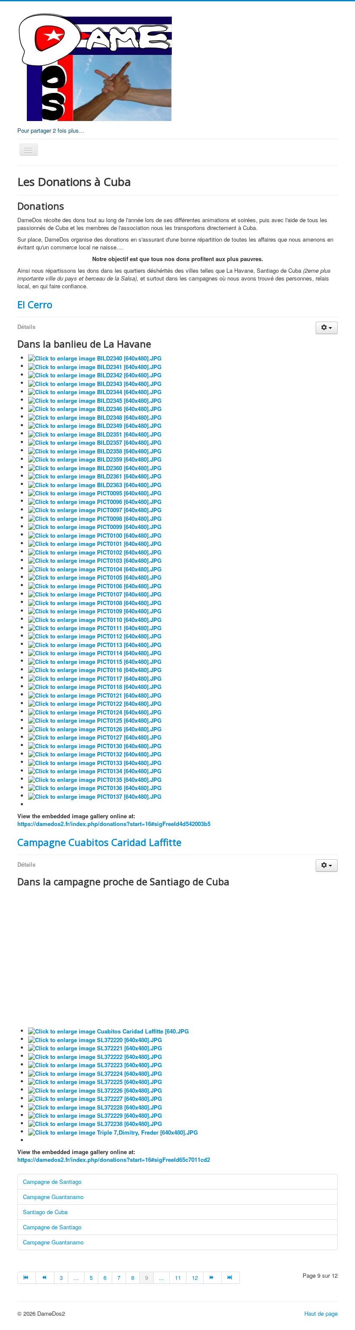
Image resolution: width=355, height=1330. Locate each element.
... (76, 1277)
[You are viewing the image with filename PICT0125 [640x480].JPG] (94, 720)
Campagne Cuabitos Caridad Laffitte (99, 842)
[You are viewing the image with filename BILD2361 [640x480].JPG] (94, 476)
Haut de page (321, 1313)
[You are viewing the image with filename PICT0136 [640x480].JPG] (94, 787)
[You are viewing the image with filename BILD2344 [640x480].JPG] (94, 391)
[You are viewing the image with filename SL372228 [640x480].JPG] (95, 1106)
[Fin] (231, 1278)
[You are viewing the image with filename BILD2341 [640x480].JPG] (94, 366)
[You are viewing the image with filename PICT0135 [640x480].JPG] (94, 779)
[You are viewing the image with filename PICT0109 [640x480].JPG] (94, 610)
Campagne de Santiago (52, 1181)
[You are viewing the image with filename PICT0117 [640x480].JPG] (94, 677)
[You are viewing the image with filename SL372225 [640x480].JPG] (95, 1081)
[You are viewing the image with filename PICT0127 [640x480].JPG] (94, 737)
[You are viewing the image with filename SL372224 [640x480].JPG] (95, 1072)
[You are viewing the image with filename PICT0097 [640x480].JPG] (94, 509)
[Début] (26, 1278)
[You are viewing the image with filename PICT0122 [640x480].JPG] (94, 703)
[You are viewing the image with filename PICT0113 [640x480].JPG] (94, 644)
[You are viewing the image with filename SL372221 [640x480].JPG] (95, 1047)
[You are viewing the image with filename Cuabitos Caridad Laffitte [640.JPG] (108, 1031)
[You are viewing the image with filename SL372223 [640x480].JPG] (95, 1064)
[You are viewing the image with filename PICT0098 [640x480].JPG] (94, 518)
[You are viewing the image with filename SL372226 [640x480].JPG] (95, 1089)
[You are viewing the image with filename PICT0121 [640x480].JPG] (94, 694)
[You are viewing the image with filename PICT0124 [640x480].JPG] (94, 711)
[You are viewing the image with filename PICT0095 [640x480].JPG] (94, 492)
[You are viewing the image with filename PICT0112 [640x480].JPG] (94, 636)
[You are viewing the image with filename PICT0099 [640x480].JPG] (94, 526)
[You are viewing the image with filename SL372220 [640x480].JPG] (95, 1039)
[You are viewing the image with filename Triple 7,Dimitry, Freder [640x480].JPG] (113, 1131)
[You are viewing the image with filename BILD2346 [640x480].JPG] (94, 408)
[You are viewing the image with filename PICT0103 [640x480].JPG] (94, 560)
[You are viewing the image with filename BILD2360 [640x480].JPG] (94, 467)
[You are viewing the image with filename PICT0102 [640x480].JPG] (94, 551)
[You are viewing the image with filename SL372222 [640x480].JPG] (95, 1056)
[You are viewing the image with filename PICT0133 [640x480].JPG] (94, 762)
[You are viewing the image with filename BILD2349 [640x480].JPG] (94, 425)
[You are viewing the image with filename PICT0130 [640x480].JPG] (94, 745)
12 (195, 1277)
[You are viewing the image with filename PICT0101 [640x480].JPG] (94, 543)
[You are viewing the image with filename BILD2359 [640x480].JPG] (94, 459)
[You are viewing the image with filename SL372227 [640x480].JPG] (95, 1098)
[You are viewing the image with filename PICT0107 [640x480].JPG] (94, 594)
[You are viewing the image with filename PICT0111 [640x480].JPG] (94, 627)
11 (178, 1277)
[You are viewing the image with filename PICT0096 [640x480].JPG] (94, 501)
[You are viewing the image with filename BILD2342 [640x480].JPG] (94, 374)
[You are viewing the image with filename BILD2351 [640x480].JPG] (94, 433)
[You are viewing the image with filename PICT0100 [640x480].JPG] (94, 534)
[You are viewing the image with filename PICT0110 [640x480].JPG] (94, 619)
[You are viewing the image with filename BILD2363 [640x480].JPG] (94, 484)
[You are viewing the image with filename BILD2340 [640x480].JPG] (94, 358)
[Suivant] (212, 1278)
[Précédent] (45, 1278)
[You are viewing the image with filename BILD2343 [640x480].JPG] (94, 383)
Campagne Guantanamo (53, 1197)
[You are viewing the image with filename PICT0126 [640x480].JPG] (94, 728)
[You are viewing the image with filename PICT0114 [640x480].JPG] (94, 652)
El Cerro (34, 304)
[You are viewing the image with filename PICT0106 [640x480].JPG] (94, 585)
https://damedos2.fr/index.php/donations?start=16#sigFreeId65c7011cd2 (113, 1159)
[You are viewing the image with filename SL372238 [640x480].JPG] (95, 1123)
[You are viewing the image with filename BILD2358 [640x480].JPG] (94, 450)
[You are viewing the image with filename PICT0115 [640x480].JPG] (94, 661)
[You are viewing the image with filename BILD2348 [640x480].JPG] (94, 416)
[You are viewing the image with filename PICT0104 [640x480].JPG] (94, 568)
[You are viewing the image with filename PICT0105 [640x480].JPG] (94, 577)
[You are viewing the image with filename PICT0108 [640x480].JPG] (94, 602)
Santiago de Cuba (45, 1212)
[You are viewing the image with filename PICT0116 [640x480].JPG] (94, 669)
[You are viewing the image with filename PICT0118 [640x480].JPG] (94, 686)
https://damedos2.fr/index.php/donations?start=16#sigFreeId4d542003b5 (113, 824)
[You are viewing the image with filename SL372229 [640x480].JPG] (95, 1115)
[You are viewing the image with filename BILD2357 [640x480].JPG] (94, 442)
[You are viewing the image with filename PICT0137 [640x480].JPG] (94, 795)
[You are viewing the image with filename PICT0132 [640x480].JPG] (94, 754)
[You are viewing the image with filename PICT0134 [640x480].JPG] (94, 770)
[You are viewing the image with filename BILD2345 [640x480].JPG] (94, 399)
